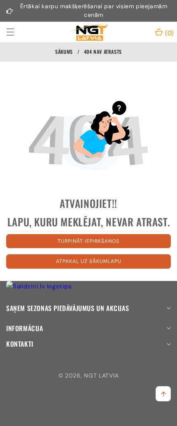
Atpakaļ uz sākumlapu (88, 261)
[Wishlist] (66, 417)
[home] (110, 417)
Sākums (64, 51)
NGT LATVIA (101, 375)
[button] (15, 32)
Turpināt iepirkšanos (88, 241)
